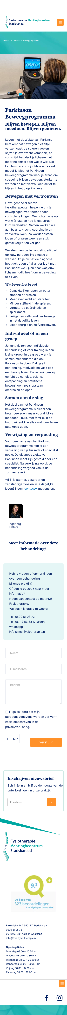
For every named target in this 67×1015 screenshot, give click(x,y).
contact (29, 488)
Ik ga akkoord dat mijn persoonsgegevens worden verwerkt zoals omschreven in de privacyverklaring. (31, 719)
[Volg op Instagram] (59, 998)
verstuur (46, 742)
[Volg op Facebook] (46, 998)
